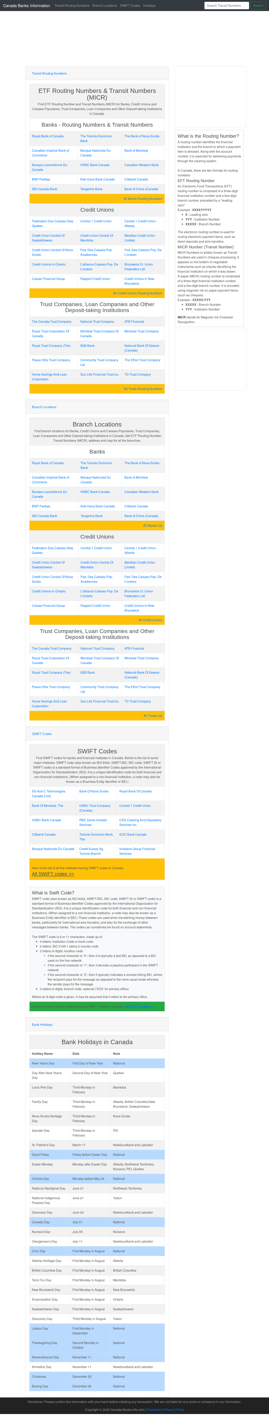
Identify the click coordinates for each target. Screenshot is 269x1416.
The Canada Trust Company (51, 321)
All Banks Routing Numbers (142, 198)
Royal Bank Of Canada (135, 791)
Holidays (149, 5)
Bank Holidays (42, 1024)
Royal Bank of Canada (48, 136)
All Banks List (152, 525)
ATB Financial (134, 321)
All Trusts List (153, 715)
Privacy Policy (174, 1409)
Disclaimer (154, 1409)
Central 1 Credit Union (96, 221)
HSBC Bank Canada (94, 165)
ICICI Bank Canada (133, 834)
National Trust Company (97, 321)
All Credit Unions (150, 620)
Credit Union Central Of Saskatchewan (48, 237)
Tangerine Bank (91, 189)
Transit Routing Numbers (72, 5)
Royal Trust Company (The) (51, 345)
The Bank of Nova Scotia (141, 136)
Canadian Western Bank (141, 165)
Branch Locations (105, 5)
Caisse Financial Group (48, 278)
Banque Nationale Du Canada (53, 848)
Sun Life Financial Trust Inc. (99, 374)
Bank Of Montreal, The (47, 805)
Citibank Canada (136, 179)
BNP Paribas (41, 179)
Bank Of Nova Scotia (94, 791)
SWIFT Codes (130, 5)
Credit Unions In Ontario (49, 264)
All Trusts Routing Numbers (143, 388)
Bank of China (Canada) (141, 189)
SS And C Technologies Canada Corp (48, 793)
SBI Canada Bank (44, 189)
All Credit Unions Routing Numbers (137, 293)
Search (258, 5)
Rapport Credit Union (95, 278)
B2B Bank (87, 345)
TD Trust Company (137, 374)
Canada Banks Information (26, 5)
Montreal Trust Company (141, 331)
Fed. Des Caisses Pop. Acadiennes (96, 252)
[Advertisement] (143, 38)
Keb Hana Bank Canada (97, 179)
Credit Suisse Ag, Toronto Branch (91, 851)
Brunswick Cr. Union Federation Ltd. (138, 266)
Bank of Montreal (136, 150)
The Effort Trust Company (142, 360)
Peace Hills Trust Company (51, 360)
